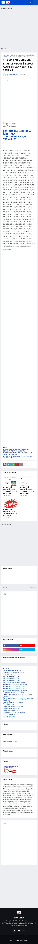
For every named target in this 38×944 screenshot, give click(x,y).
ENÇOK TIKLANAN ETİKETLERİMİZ (14, 693)
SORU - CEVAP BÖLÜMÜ (10, 711)
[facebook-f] (11, 645)
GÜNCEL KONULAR (9, 715)
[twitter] (27, 649)
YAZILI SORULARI (8, 705)
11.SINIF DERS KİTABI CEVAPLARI (14, 687)
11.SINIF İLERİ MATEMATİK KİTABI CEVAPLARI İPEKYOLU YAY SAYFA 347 (10, 513)
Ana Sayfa (5, 56)
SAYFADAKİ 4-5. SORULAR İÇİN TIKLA (17, 132)
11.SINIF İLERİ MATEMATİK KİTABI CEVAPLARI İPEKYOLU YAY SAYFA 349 (10, 490)
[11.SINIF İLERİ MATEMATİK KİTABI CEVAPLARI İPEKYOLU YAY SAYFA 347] (10, 503)
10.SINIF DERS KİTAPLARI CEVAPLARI (15, 685)
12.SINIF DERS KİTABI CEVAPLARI (14, 689)
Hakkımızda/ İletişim (22, 940)
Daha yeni (5, 587)
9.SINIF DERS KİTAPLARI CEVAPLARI (14, 683)
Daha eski (33, 587)
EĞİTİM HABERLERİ (9, 717)
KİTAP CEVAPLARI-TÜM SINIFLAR (13, 673)
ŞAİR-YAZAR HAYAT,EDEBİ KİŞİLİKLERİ (15, 691)
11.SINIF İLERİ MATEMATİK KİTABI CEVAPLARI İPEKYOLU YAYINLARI (18, 453)
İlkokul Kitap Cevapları (10, 675)
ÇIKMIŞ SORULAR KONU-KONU (13, 703)
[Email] (21, 464)
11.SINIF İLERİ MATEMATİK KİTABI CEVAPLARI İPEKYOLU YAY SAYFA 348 (27, 490)
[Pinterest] (17, 464)
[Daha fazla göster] (25, 464)
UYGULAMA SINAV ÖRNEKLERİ (13, 707)
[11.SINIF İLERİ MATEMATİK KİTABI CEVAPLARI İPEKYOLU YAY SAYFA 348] (27, 481)
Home (11, 940)
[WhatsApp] (13, 464)
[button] (3, 2)
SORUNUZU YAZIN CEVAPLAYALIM (14, 713)
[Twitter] (9, 464)
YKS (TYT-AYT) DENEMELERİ (12, 671)
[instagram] (11, 649)
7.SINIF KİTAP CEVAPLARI (11, 679)
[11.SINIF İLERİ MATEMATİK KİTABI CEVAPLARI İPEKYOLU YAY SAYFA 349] (10, 481)
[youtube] (27, 645)
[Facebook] (4, 464)
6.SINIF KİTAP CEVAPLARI (11, 677)
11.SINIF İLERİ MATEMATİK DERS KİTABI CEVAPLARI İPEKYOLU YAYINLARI (21, 56)
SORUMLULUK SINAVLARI (11, 709)
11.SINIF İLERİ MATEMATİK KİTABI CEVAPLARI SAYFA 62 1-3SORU (18, 457)
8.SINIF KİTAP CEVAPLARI (11, 681)
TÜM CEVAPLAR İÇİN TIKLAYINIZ (14, 138)
